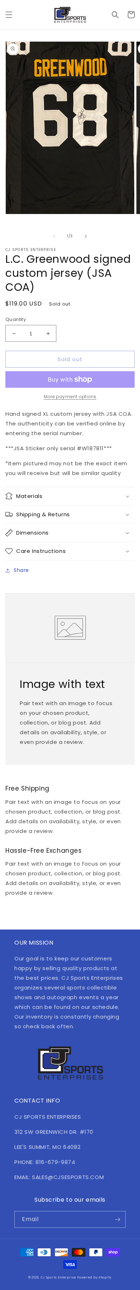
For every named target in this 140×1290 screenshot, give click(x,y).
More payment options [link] (70, 396)
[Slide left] (54, 236)
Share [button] (21, 570)
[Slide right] (86, 236)
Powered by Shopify (94, 1277)
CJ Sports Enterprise (58, 1277)
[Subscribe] (117, 1219)
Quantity (15, 319)
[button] (9, 15)
